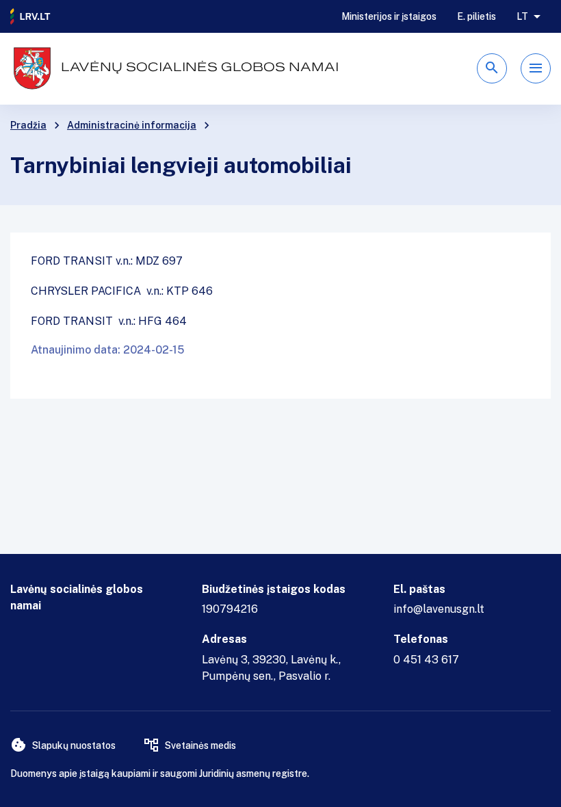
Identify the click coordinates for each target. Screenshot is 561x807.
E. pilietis (476, 16)
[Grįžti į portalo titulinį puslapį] (30, 16)
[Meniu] (536, 68)
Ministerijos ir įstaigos (388, 16)
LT (522, 16)
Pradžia (28, 125)
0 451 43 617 (426, 659)
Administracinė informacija (131, 125)
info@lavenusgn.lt (438, 609)
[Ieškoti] (492, 68)
